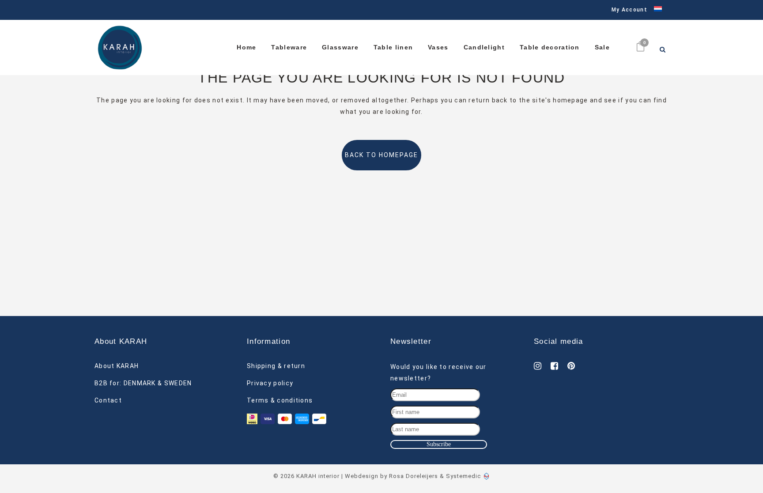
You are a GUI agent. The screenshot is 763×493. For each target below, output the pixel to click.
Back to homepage (381, 154)
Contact (108, 400)
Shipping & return (276, 365)
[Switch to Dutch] (654, 10)
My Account (629, 10)
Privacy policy (270, 383)
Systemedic (463, 476)
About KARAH (116, 365)
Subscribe (439, 444)
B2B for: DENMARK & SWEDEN (143, 383)
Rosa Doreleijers (413, 476)
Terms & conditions (280, 400)
